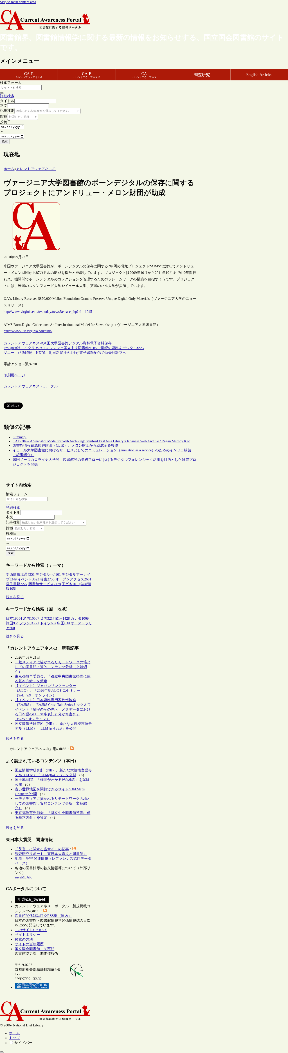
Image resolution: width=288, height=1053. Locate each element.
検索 (5, 141)
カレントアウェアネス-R (23, 343)
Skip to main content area (18, 2)
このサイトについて (31, 930)
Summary (19, 437)
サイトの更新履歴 (29, 944)
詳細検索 (7, 96)
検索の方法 (24, 939)
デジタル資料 (79, 343)
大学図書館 (59, 343)
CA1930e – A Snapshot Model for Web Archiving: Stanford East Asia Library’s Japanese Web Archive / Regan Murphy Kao (101, 441)
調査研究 (202, 75)
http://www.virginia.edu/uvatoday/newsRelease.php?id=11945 (48, 312)
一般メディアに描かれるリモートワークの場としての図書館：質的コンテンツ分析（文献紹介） (52, 666)
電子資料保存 (101, 343)
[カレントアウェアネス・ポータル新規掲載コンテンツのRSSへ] (45, 911)
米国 (46, 343)
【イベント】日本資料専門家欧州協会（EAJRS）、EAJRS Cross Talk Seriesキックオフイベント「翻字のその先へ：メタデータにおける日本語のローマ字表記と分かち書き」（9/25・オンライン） (53, 709)
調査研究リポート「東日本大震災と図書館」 (51, 854)
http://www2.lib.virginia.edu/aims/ (28, 331)
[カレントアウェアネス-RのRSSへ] (72, 749)
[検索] (2, 93)
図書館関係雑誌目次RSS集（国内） (43, 916)
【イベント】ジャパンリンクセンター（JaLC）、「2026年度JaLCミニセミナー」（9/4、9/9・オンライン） (49, 690)
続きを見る (15, 597)
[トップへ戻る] (2, 1052)
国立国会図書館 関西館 (34, 949)
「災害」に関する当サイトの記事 (42, 849)
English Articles (259, 74)
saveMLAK (23, 877)
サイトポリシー (27, 935)
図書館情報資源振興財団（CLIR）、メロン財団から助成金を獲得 (65, 445)
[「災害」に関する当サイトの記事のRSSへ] (74, 849)
